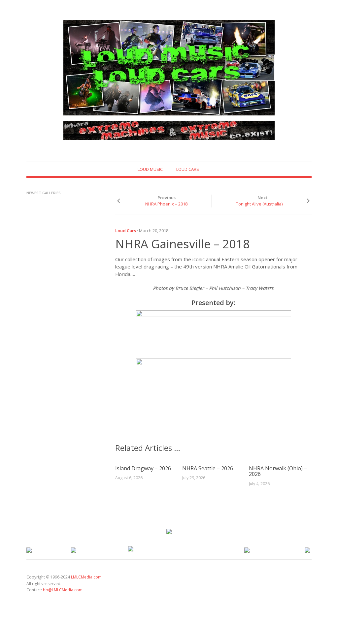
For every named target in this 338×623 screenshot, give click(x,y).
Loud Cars (187, 169)
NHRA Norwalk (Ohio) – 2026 (278, 471)
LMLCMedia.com (86, 577)
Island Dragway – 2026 (143, 468)
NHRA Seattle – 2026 (207, 468)
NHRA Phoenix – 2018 (166, 204)
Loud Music (150, 169)
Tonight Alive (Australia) (259, 204)
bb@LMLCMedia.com (63, 590)
